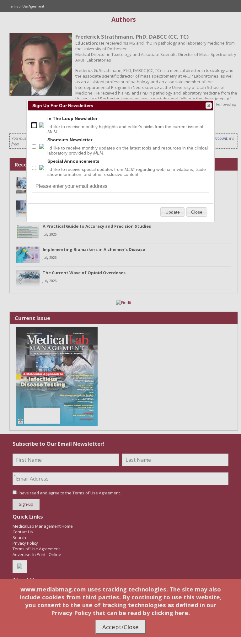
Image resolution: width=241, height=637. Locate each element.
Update (172, 212)
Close (209, 105)
